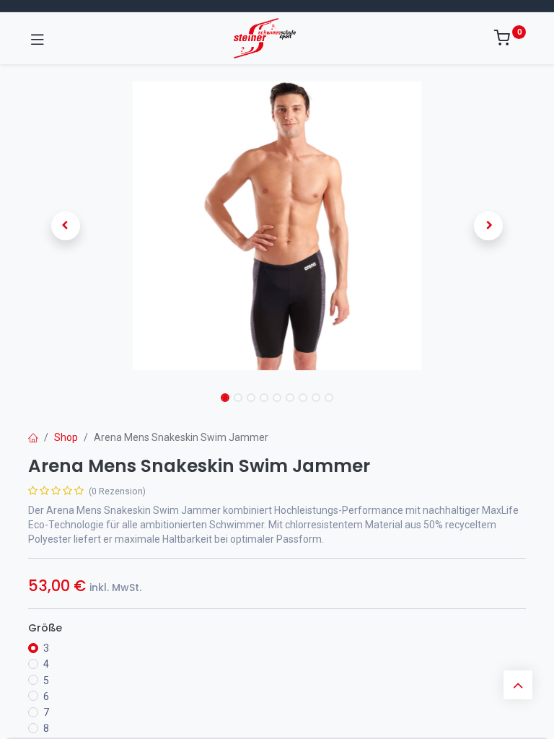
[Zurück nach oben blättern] (518, 684)
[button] (65, 226)
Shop (66, 437)
